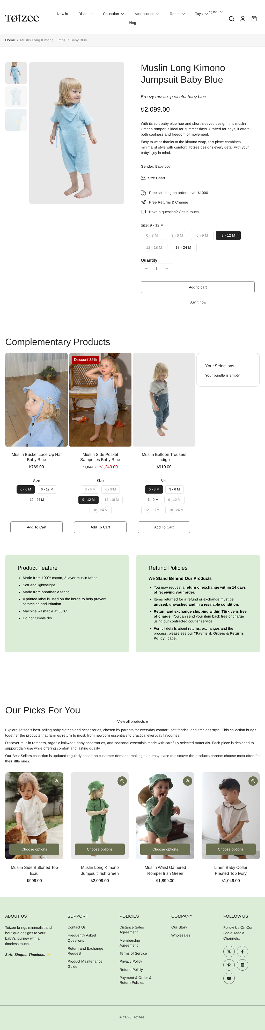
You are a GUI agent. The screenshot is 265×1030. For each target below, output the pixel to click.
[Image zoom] (76, 133)
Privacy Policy (131, 961)
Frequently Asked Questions (82, 937)
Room (175, 14)
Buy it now (197, 302)
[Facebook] (242, 951)
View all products (131, 721)
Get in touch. (189, 212)
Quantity (149, 260)
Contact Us (77, 927)
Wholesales (180, 935)
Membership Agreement (130, 942)
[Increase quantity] (167, 268)
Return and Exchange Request (85, 950)
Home (10, 40)
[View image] (16, 73)
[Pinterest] (229, 965)
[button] (198, 287)
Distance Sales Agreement (132, 929)
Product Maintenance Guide (85, 963)
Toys (199, 14)
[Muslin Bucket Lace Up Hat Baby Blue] (36, 400)
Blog (132, 23)
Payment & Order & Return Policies (135, 980)
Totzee (139, 1017)
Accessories (144, 14)
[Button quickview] (56, 781)
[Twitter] (229, 951)
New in (62, 14)
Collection (111, 14)
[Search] (231, 18)
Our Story (179, 927)
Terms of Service (133, 953)
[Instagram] (242, 965)
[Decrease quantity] (146, 268)
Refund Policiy (131, 969)
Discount (85, 14)
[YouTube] (229, 978)
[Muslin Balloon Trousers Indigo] (164, 400)
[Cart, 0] (254, 18)
